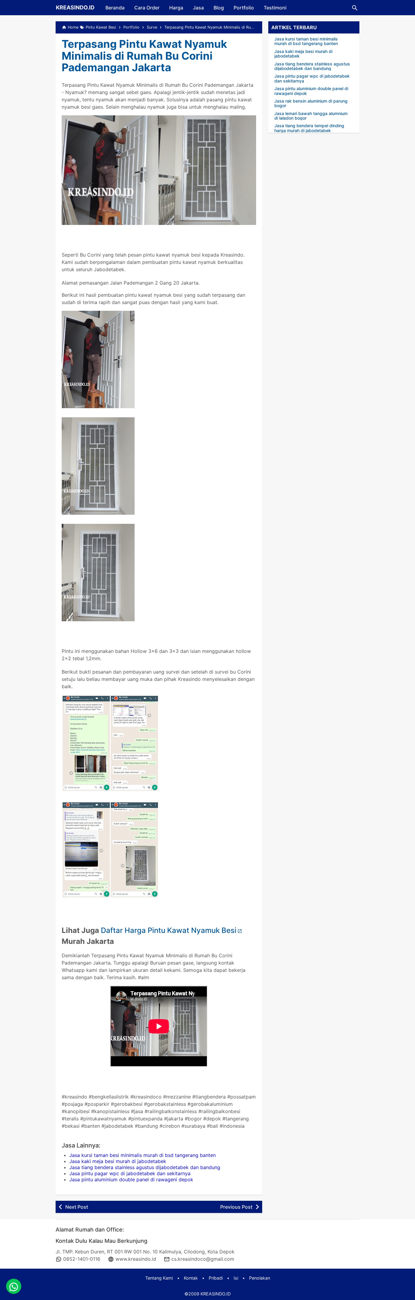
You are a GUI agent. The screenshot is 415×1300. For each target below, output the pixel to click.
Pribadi (216, 1278)
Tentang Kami (159, 1278)
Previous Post (236, 1207)
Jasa (198, 8)
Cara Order (146, 8)
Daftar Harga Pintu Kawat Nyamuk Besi (168, 930)
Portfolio (244, 8)
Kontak (191, 1278)
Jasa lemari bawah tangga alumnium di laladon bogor (311, 116)
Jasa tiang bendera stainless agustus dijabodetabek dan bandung (144, 1167)
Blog (219, 8)
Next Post (76, 1207)
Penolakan (259, 1278)
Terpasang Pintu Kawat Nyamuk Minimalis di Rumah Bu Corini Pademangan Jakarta (144, 55)
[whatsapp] (13, 1286)
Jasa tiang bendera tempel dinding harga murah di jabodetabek (309, 128)
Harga (176, 8)
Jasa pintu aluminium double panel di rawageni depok (131, 1179)
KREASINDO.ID (75, 7)
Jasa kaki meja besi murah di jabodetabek (117, 1161)
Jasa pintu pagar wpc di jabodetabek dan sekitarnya (129, 1173)
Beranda (115, 8)
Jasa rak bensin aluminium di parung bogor (311, 103)
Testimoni (275, 8)
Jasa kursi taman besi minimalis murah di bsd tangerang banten (142, 1155)
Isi (236, 1278)
